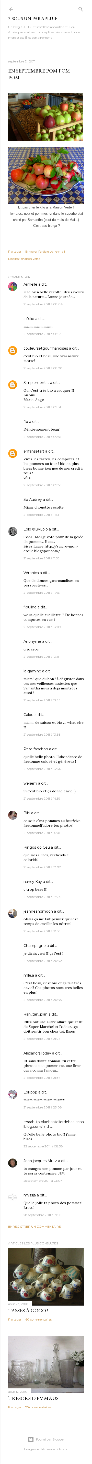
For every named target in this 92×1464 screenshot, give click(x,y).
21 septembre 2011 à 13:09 (42, 627)
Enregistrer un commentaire (34, 1226)
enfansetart (34, 451)
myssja (30, 1195)
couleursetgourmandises (46, 348)
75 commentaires (38, 1407)
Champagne (35, 945)
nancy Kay (33, 881)
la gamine (32, 671)
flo (26, 421)
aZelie (29, 318)
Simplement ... (36, 382)
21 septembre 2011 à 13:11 (41, 656)
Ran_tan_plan (36, 1014)
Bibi (27, 813)
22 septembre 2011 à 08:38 (43, 1146)
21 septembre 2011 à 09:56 (42, 485)
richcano (61, 1449)
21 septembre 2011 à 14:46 (42, 769)
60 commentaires (38, 1319)
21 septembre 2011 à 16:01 (42, 833)
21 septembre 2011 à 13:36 (42, 700)
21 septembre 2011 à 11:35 (41, 558)
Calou (28, 714)
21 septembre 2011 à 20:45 (43, 1000)
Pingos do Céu (37, 847)
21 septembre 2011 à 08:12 (42, 334)
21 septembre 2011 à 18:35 (42, 931)
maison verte (30, 259)
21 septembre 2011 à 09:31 (42, 407)
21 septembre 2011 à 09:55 (42, 437)
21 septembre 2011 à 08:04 (43, 304)
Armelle (30, 284)
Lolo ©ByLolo (36, 529)
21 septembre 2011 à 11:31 (41, 515)
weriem (30, 783)
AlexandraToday (37, 1053)
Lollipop (30, 1092)
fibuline (30, 607)
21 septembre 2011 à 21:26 (42, 1039)
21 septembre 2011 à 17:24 (42, 897)
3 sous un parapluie (32, 18)
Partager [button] (14, 251)
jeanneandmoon (38, 911)
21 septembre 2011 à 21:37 (42, 1078)
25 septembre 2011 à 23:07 (43, 1181)
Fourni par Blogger (50, 1439)
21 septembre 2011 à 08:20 (43, 368)
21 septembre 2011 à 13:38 (42, 734)
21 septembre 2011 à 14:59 (42, 798)
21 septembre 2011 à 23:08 (43, 1107)
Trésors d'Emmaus (33, 1398)
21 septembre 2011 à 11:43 (42, 592)
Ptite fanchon (36, 749)
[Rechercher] (81, 8)
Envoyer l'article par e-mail (45, 251)
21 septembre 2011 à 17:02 (42, 867)
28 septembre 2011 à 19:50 (43, 1215)
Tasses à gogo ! (28, 1310)
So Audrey (33, 499)
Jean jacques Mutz (40, 1161)
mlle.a (29, 975)
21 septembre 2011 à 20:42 (43, 961)
